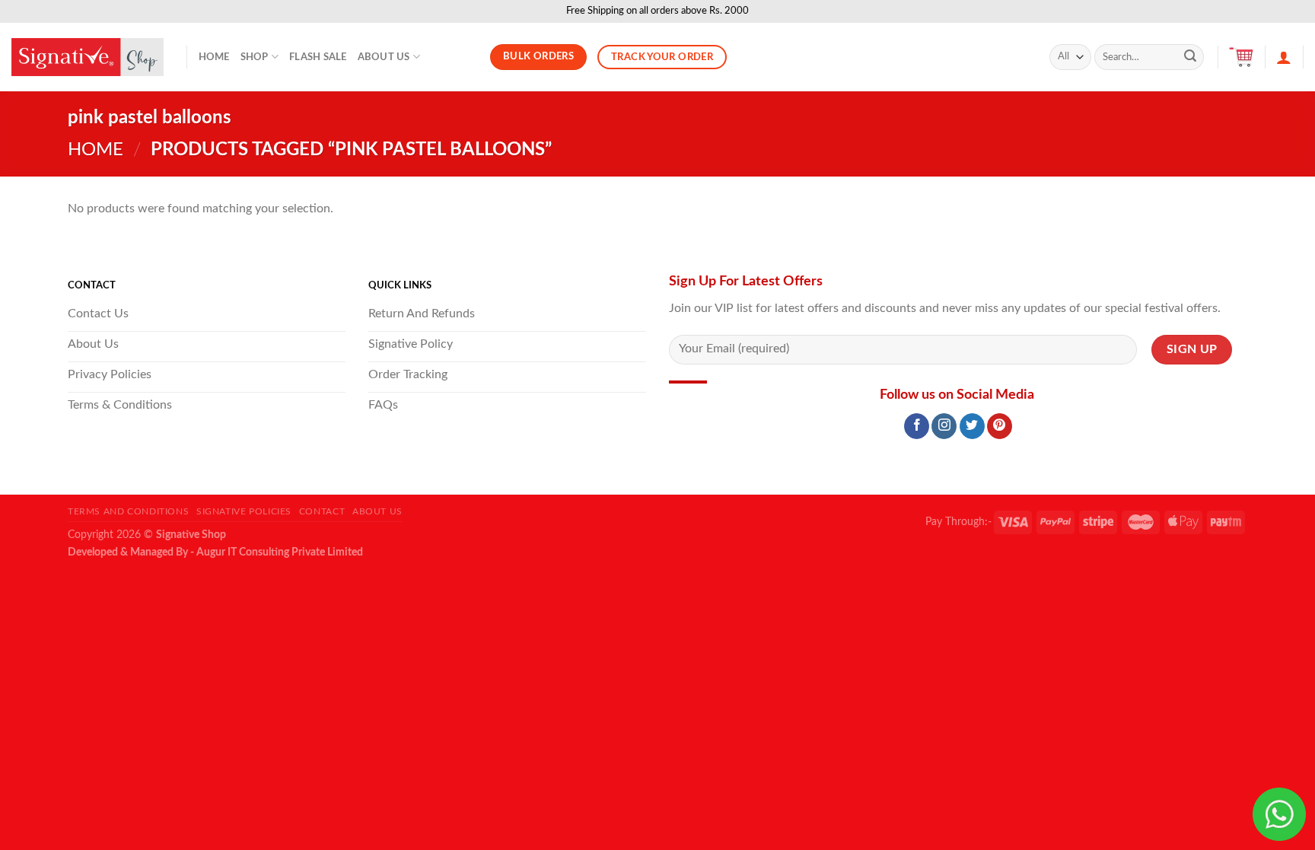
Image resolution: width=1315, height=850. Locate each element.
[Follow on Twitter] (972, 426)
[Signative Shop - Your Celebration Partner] (87, 57)
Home (214, 57)
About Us (384, 57)
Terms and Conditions (128, 511)
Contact (322, 511)
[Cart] (1241, 57)
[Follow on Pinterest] (999, 426)
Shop (254, 57)
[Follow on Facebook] (916, 426)
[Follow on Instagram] (944, 426)
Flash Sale (318, 57)
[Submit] (1190, 57)
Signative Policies (243, 511)
